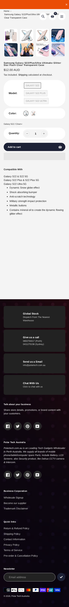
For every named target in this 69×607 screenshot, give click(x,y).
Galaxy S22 (32, 85)
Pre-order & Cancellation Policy (21, 555)
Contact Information (14, 539)
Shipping (22, 74)
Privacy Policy (11, 544)
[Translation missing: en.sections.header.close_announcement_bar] (66, 4)
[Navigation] (62, 16)
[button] (34, 156)
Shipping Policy (12, 533)
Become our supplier (15, 503)
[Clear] (26, 113)
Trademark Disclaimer (16, 508)
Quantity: (14, 133)
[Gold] (33, 113)
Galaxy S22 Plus (36, 93)
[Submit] (61, 577)
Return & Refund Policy (16, 528)
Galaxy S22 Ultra (36, 101)
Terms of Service (13, 550)
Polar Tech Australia (20, 596)
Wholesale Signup (13, 497)
